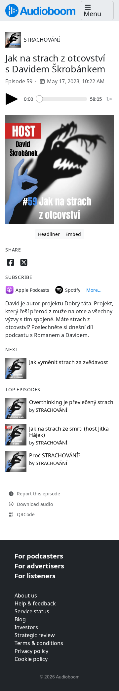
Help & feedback (35, 603)
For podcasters (39, 556)
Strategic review (35, 635)
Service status (32, 611)
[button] (97, 10)
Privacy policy (31, 651)
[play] (12, 99)
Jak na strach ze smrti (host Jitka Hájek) (69, 432)
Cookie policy (31, 659)
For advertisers (39, 565)
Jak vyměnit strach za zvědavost (68, 362)
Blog (20, 619)
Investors (26, 627)
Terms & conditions (39, 643)
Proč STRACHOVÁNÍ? (54, 455)
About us (26, 595)
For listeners (35, 575)
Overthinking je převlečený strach (71, 402)
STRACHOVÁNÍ (42, 39)
